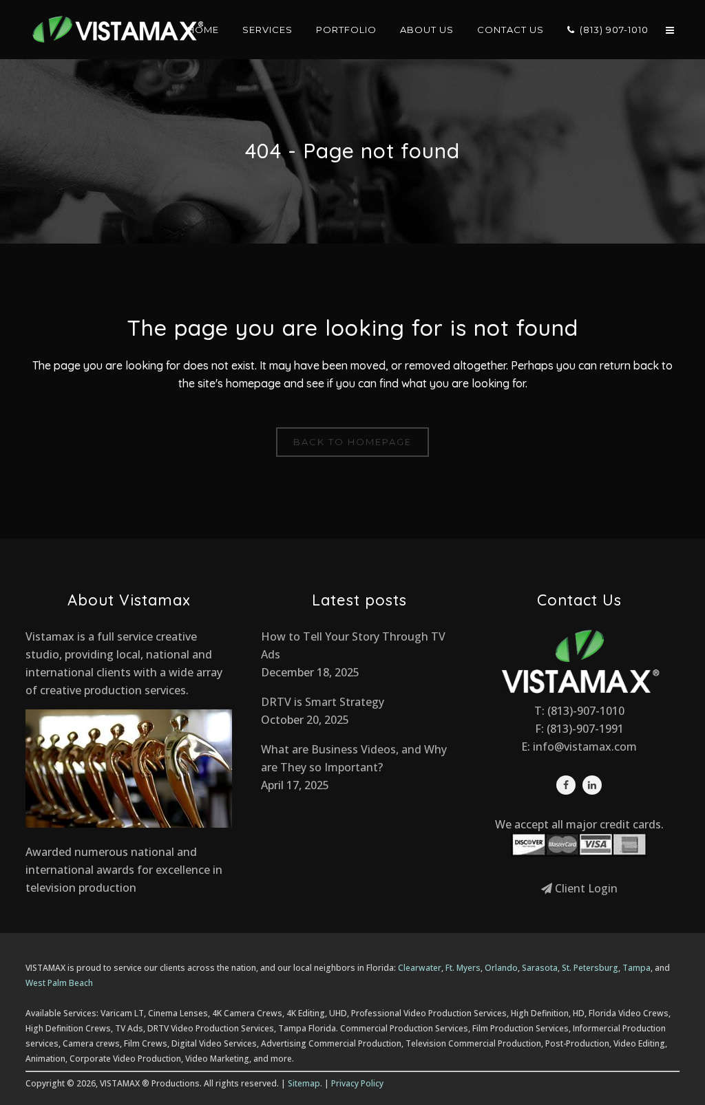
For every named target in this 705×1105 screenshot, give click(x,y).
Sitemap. (305, 1083)
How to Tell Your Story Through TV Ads (353, 645)
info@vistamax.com (585, 746)
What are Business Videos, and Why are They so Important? (354, 758)
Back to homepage (352, 441)
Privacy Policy (357, 1083)
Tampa (636, 968)
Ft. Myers (463, 968)
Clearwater (419, 968)
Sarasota (540, 968)
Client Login (585, 888)
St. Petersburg (590, 968)
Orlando (501, 968)
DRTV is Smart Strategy (322, 701)
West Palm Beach (59, 983)
